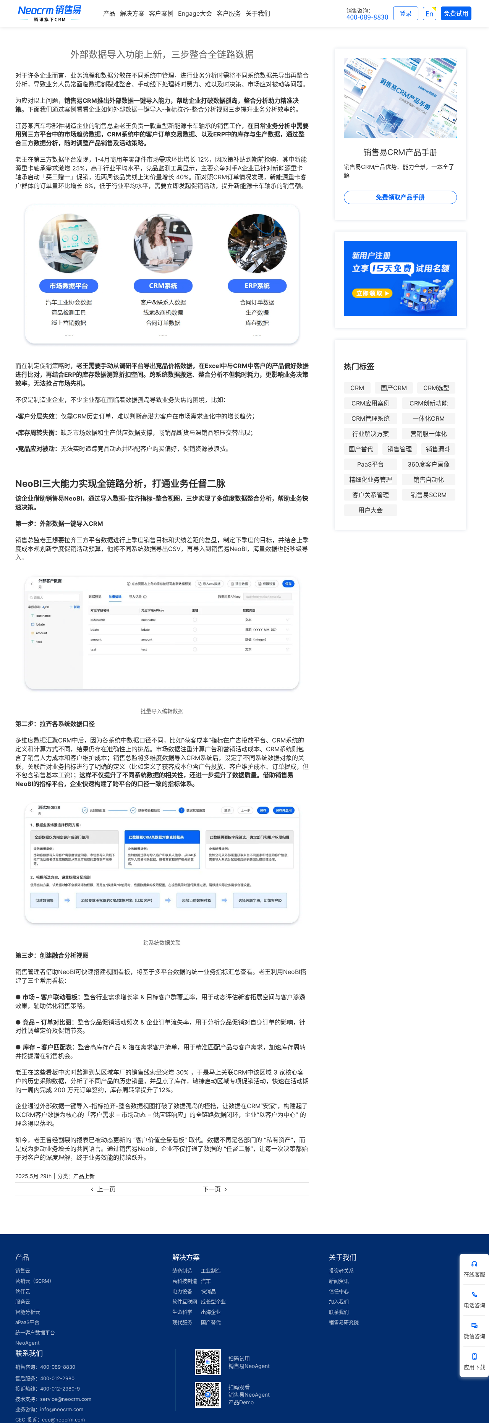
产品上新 (84, 1176)
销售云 (22, 1270)
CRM (357, 388)
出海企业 (211, 1312)
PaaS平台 (370, 464)
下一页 (211, 1189)
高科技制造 (184, 1281)
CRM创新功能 (429, 403)
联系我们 (339, 1312)
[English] (429, 13)
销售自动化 (428, 479)
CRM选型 (436, 388)
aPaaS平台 (27, 1322)
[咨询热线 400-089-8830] (368, 13)
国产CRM (394, 388)
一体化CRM (429, 418)
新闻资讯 (339, 1281)
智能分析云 (27, 1312)
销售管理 (399, 449)
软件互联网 (184, 1301)
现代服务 (182, 1322)
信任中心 (339, 1291)
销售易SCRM (429, 495)
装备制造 (182, 1270)
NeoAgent (27, 1343)
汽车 (206, 1281)
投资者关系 (341, 1270)
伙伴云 (22, 1291)
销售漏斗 (438, 449)
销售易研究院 (344, 1322)
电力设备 (182, 1291)
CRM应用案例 (370, 403)
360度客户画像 (429, 464)
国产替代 (361, 449)
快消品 (208, 1291)
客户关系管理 (370, 495)
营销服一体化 (428, 434)
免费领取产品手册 (400, 197)
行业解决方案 (370, 434)
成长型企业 (213, 1301)
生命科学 (182, 1312)
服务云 (22, 1301)
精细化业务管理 (370, 479)
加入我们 (339, 1301)
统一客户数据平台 (35, 1332)
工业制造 (211, 1270)
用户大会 (370, 510)
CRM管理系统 (370, 418)
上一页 (106, 1189)
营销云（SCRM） (34, 1281)
